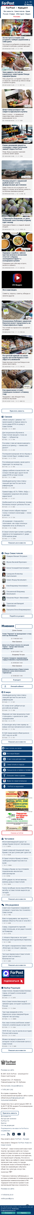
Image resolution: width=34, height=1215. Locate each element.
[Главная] (8, 3)
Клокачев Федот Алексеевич (18, 598)
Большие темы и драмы (16, 775)
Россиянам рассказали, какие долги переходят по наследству (16, 463)
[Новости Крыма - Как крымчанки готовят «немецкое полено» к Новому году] (17, 371)
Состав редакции (7, 1125)
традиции (26, 34)
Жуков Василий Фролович (17, 562)
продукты (26, 352)
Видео (28, 14)
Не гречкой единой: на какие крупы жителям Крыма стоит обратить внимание (16, 358)
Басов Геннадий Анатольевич (18, 568)
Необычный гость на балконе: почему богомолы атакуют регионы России (16, 503)
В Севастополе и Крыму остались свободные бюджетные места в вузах (15, 860)
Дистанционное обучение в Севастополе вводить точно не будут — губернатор (14, 435)
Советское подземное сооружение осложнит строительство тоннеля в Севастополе (16, 910)
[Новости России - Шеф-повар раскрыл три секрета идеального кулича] (17, 90)
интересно (26, 177)
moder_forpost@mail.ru (14, 1086)
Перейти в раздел (17, 616)
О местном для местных (16, 759)
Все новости (8, 11)
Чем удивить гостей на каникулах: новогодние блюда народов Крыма (16, 74)
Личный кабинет (17, 686)
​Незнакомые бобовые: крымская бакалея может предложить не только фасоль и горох (17, 323)
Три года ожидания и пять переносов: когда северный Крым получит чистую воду (15, 1014)
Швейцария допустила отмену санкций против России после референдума (14, 483)
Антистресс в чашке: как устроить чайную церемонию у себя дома (16, 40)
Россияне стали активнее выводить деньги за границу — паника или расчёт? (16, 445)
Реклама (16, 17)
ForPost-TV (5, 1121)
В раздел (17, 680)
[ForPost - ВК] (13, 1135)
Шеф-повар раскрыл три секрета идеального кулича (15, 111)
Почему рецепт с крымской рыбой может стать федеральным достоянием (15, 183)
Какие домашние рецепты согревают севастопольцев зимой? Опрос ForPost (15, 147)
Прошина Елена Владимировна (19, 610)
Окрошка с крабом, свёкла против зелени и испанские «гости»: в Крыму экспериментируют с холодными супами (15, 257)
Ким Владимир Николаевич (17, 586)
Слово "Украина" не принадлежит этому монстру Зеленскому (16, 634)
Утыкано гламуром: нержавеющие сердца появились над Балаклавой (15, 659)
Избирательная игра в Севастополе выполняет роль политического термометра (15, 670)
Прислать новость (17, 411)
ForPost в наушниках (16, 786)
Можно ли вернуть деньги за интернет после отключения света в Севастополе (16, 1041)
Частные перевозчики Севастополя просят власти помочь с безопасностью (16, 956)
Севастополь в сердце (15, 764)
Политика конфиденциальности (10, 1209)
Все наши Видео (13, 754)
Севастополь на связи (13, 748)
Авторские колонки (8, 1119)
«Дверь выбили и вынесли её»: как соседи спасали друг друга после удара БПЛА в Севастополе (15, 472)
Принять (24, 1213)
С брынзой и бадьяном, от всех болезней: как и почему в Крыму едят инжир (17, 220)
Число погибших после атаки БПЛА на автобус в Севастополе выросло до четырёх (17, 890)
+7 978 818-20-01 (7, 1195)
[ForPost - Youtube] (19, 1135)
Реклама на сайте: (7, 1189)
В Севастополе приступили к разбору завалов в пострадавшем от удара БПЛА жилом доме (16, 534)
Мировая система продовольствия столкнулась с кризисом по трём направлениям (16, 716)
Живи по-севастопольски (17, 781)
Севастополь (19, 11)
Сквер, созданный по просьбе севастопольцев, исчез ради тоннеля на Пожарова (16, 929)
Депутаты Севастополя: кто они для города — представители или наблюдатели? (15, 646)
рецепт (27, 68)
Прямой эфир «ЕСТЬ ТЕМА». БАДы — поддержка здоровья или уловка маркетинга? (16, 494)
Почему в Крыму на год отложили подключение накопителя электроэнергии (15, 871)
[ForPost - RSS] (8, 1135)
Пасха (28, 106)
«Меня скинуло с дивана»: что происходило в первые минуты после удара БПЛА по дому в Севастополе (14, 423)
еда (28, 317)
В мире (12, 14)
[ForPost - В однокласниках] (24, 1135)
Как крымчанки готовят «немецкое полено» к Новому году (16, 392)
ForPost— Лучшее (22, 1139)
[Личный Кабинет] (26, 2)
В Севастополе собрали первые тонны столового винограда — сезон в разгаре (16, 513)
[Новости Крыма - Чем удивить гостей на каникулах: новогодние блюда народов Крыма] (17, 53)
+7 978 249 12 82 (7, 1090)
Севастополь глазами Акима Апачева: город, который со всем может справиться (16, 993)
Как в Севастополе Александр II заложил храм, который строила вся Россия (16, 1003)
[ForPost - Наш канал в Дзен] (27, 1135)
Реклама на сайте (7, 1070)
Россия (5, 14)
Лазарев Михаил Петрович (17, 556)
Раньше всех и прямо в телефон (19, 770)
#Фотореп (20, 14)
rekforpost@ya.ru (7, 1198)
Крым (28, 11)
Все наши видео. (10, 290)
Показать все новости (17, 543)
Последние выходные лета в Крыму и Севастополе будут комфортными (17, 455)
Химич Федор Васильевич (16, 580)
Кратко (4, 1123)
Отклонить (8, 1213)
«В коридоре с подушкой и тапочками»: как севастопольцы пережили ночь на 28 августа (14, 523)
